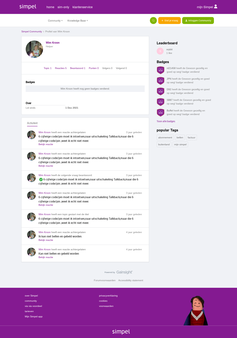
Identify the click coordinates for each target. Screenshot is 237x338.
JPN (169, 78)
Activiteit (32, 123)
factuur (191, 137)
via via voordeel (33, 306)
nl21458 (171, 68)
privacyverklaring (108, 295)
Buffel (170, 110)
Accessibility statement (130, 280)
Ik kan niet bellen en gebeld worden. (60, 236)
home (50, 7)
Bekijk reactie (46, 144)
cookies (103, 300)
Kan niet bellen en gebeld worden (59, 253)
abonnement (165, 137)
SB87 (170, 100)
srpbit (169, 49)
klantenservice (83, 7)
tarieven (29, 311)
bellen (180, 137)
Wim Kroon (53, 42)
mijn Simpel (205, 7)
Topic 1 (48, 68)
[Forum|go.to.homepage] (32, 20)
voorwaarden (106, 306)
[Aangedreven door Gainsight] (119, 273)
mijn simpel (180, 144)
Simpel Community (31, 31)
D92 (169, 89)
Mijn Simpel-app (34, 316)
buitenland (164, 144)
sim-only (63, 7)
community (31, 300)
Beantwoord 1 (78, 68)
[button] (169, 20)
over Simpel (31, 295)
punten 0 (94, 68)
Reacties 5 (61, 68)
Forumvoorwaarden (105, 280)
